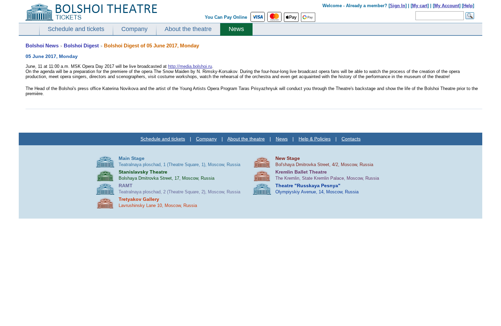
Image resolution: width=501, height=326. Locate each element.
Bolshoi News (42, 45)
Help (468, 5)
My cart (419, 5)
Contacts (351, 139)
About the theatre (188, 29)
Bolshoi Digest (81, 45)
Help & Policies (315, 139)
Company (134, 29)
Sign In (397, 5)
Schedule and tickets (76, 29)
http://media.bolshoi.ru (190, 66)
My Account (446, 5)
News (236, 29)
